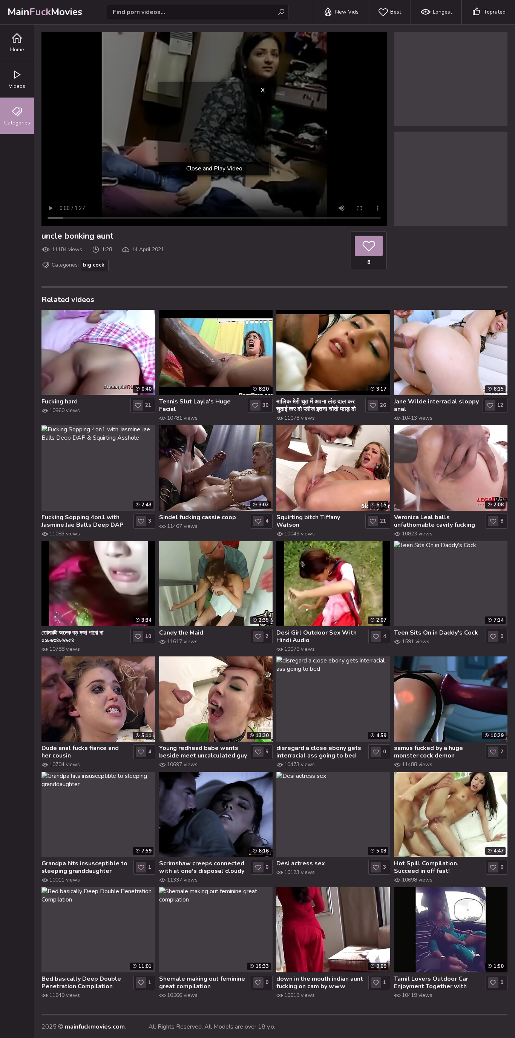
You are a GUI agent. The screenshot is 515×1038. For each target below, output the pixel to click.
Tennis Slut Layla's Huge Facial (195, 405)
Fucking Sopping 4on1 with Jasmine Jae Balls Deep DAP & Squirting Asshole (82, 521)
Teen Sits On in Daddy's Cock (436, 632)
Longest (442, 11)
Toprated (495, 11)
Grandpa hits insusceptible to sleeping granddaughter (84, 867)
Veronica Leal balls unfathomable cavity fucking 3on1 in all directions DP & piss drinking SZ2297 (434, 521)
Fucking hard (59, 401)
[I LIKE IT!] (369, 246)
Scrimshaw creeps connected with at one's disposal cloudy (201, 867)
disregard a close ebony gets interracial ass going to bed (318, 751)
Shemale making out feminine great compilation (202, 982)
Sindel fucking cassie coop (197, 517)
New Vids (347, 11)
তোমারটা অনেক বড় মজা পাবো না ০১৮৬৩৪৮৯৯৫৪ (72, 636)
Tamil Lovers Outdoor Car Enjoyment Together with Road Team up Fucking (431, 982)
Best (395, 11)
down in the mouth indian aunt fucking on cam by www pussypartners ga (319, 982)
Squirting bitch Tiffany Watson (308, 521)
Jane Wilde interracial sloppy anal (436, 405)
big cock (93, 264)
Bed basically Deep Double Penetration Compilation (81, 982)
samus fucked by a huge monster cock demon (428, 751)
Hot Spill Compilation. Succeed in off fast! (426, 867)
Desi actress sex (300, 863)
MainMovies (45, 11)
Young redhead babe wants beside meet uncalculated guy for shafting (203, 751)
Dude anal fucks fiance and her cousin (80, 751)
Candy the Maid (181, 632)
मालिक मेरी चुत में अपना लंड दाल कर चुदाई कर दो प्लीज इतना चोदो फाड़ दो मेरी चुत (316, 405)
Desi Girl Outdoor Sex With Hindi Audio (316, 636)
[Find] (281, 12)
